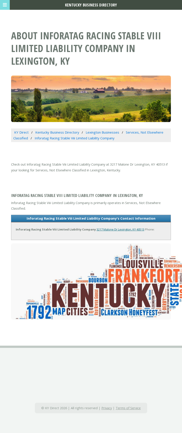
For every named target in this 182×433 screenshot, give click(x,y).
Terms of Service (128, 408)
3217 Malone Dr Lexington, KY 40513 (120, 229)
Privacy (106, 408)
